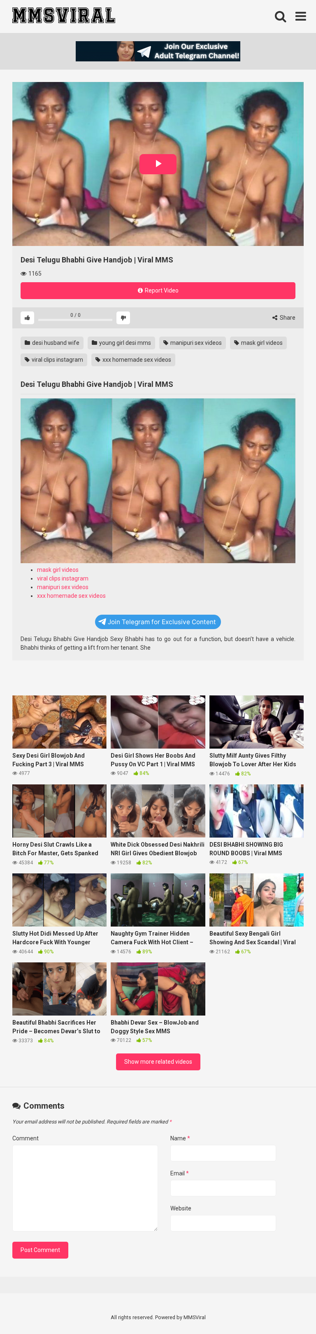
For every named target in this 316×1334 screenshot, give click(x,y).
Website (180, 1208)
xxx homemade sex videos (136, 359)
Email (179, 1173)
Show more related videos (158, 1061)
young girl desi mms (124, 342)
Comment (25, 1138)
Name (180, 1138)
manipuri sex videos (195, 342)
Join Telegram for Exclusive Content (162, 622)
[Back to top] (288, 1309)
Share (287, 317)
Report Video (161, 290)
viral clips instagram (56, 359)
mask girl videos (261, 342)
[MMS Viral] (63, 16)
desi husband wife (55, 342)
